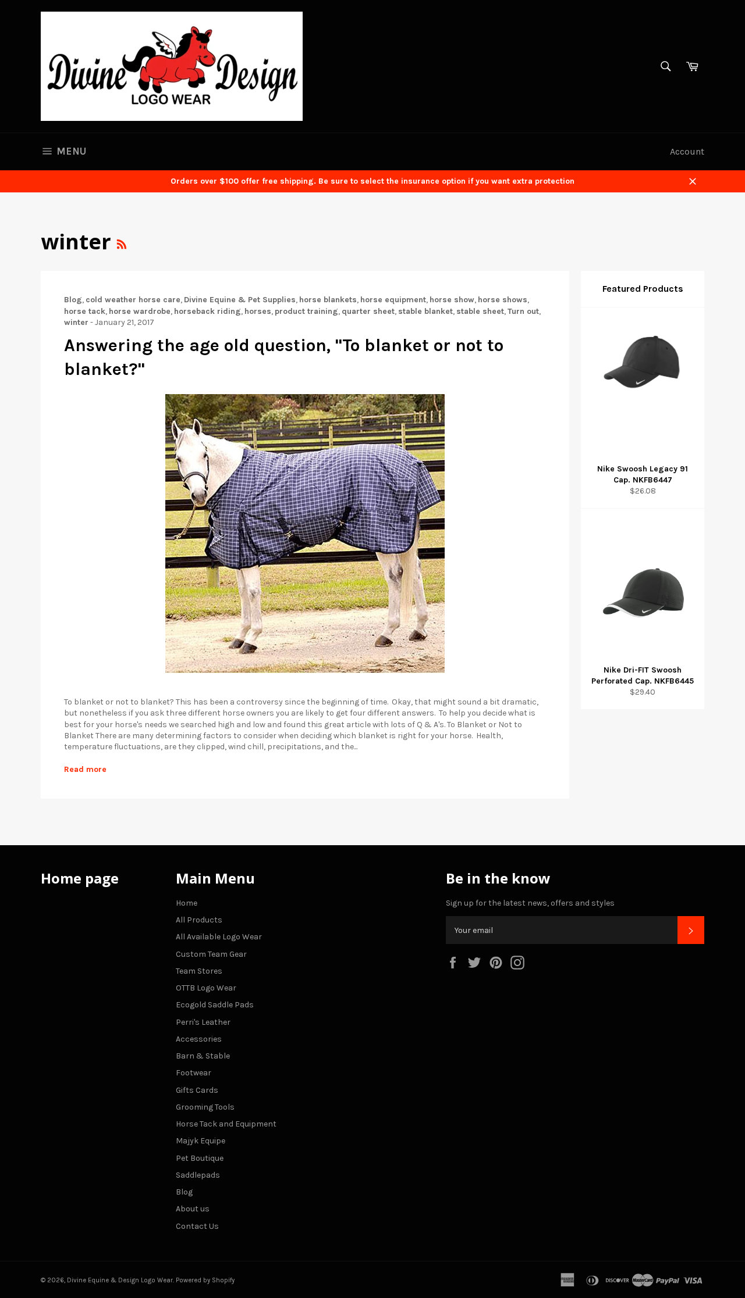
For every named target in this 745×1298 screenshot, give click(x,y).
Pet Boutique (200, 1158)
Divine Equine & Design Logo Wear (120, 1280)
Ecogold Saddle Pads (215, 1005)
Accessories (199, 1039)
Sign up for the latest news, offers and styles (530, 903)
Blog (184, 1192)
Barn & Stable (203, 1056)
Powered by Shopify (205, 1280)
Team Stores (199, 971)
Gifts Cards (197, 1090)
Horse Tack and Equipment (226, 1124)
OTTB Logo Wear (206, 988)
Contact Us (197, 1226)
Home (186, 903)
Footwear (193, 1073)
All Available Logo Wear (219, 937)
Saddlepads (198, 1175)
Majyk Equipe (200, 1141)
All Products (199, 920)
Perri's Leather (203, 1022)
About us (193, 1209)
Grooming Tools (205, 1107)
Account (687, 151)
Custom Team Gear (211, 954)
